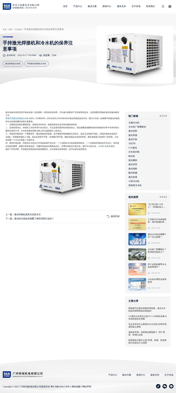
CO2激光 (132, 148)
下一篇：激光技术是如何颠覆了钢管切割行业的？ (30, 218)
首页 (65, 6)
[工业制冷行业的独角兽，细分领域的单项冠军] (137, 224)
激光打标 (132, 139)
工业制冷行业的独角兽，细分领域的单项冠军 (157, 222)
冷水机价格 (133, 152)
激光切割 (132, 131)
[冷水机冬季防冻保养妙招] (137, 284)
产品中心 (77, 6)
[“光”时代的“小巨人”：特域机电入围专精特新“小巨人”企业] (137, 209)
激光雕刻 (132, 160)
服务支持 (121, 6)
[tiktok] (158, 386)
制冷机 (131, 156)
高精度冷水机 (135, 185)
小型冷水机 (133, 181)
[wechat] (165, 386)
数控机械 (132, 173)
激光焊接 (132, 135)
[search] (163, 7)
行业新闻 (18, 29)
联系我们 (150, 6)
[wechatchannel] (171, 386)
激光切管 (132, 164)
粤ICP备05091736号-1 (61, 386)
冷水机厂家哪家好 (137, 127)
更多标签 (163, 116)
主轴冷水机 (133, 123)
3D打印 (132, 143)
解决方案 (92, 6)
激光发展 (132, 177)
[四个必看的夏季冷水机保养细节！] (137, 269)
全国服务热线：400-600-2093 (25, 8)
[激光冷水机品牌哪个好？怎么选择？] (137, 239)
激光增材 (132, 168)
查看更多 (163, 197)
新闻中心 (106, 6)
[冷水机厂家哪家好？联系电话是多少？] (137, 254)
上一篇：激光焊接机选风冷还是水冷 (23, 214)
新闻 (10, 29)
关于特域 (136, 6)
